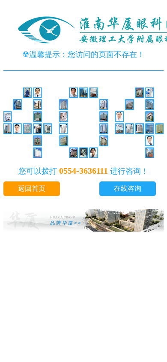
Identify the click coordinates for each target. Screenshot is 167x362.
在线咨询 (127, 188)
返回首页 (31, 188)
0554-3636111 (83, 170)
